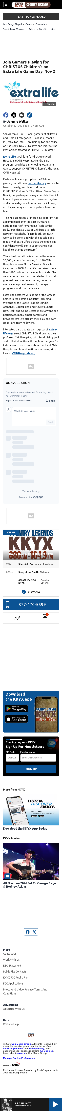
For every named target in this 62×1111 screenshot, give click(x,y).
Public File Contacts (14, 971)
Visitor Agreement (13, 1048)
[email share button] (21, 115)
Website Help (11, 1024)
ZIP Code (10, 752)
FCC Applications (13, 983)
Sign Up (31, 769)
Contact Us (10, 953)
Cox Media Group (21, 1044)
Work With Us (11, 959)
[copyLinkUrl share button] (29, 115)
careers (21, 1053)
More (53, 29)
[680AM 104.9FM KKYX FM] (31, 4)
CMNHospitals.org (23, 353)
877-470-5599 (32, 604)
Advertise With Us (38, 29)
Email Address (27, 752)
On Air (28, 24)
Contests (40, 24)
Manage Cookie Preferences (19, 1058)
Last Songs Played (12, 24)
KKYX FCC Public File (15, 977)
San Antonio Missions (14, 29)
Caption (49, 104)
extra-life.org (37, 183)
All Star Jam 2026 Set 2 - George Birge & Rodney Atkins (29, 884)
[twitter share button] (13, 115)
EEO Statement (12, 965)
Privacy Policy (36, 1048)
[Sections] (6, 4)
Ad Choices (46, 1050)
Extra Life (9, 156)
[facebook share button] (5, 115)
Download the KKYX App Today (25, 828)
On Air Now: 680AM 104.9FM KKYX (31, 554)
